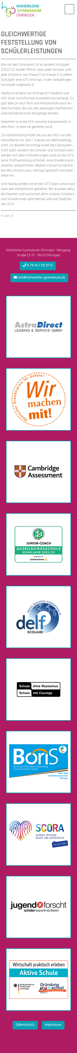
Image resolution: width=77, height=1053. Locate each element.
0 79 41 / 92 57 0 (39, 265)
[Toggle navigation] (69, 9)
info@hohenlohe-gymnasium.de (41, 277)
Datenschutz (25, 1025)
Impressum (53, 1025)
